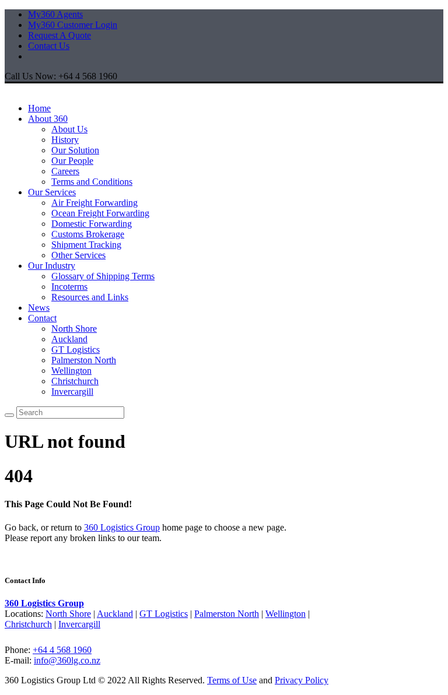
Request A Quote (59, 35)
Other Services (78, 255)
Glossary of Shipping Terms (103, 276)
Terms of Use (232, 680)
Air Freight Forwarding (94, 203)
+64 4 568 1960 (62, 650)
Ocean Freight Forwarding (100, 213)
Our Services (52, 192)
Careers (65, 171)
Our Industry (51, 266)
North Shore (74, 329)
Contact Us (48, 46)
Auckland (69, 339)
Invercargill (72, 391)
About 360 (48, 119)
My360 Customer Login (72, 25)
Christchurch (75, 381)
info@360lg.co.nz (67, 660)
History (65, 140)
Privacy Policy (301, 680)
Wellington (71, 370)
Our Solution (75, 150)
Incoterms (69, 287)
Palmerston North (83, 360)
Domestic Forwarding (91, 224)
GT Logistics (75, 349)
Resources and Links (89, 297)
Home (39, 108)
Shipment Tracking (86, 245)
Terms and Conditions (91, 182)
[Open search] (9, 415)
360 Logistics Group (122, 527)
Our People (72, 161)
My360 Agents (55, 14)
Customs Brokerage (87, 234)
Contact (42, 318)
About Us (69, 129)
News (39, 308)
